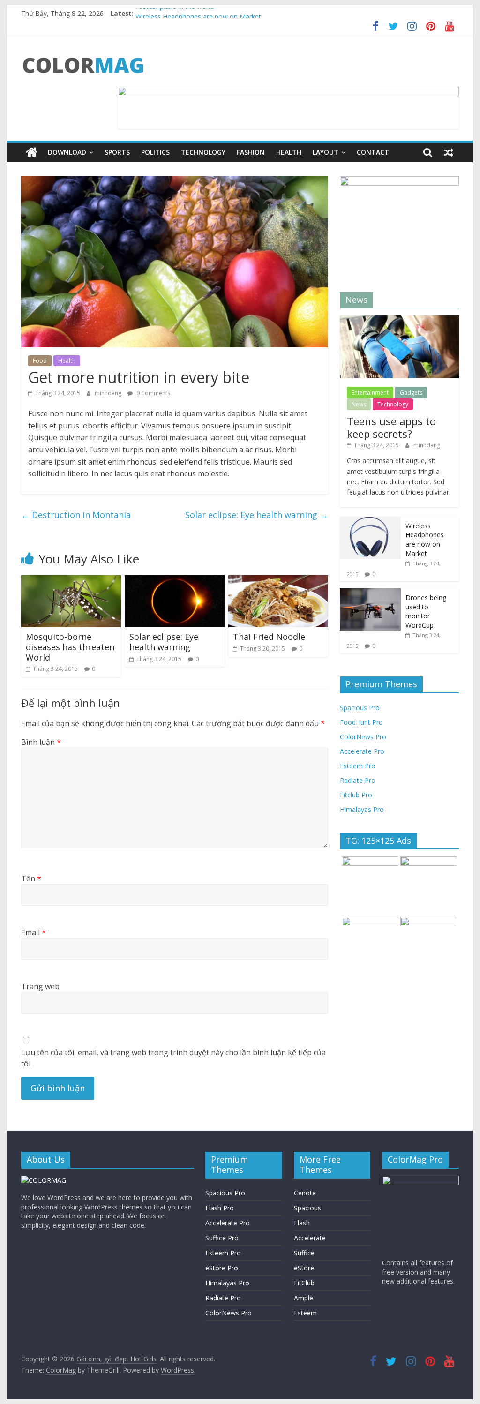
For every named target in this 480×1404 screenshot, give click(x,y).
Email (33, 932)
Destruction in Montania (76, 514)
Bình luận (41, 742)
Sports (117, 152)
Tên (31, 878)
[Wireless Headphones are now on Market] (370, 521)
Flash (302, 1222)
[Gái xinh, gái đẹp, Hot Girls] (31, 152)
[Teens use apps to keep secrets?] (399, 320)
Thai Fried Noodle (269, 636)
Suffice (304, 1252)
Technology (203, 152)
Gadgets (411, 393)
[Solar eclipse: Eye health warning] (175, 581)
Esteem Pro (357, 765)
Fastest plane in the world (174, 13)
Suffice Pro (222, 1237)
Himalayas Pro (362, 809)
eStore (304, 1267)
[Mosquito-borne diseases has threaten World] (71, 581)
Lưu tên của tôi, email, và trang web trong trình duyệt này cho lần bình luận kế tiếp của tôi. (173, 1058)
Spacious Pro (360, 707)
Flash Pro (219, 1207)
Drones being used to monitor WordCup (425, 611)
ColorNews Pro (363, 736)
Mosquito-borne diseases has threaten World (70, 646)
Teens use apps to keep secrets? (391, 427)
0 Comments (152, 393)
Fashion (251, 152)
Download (67, 152)
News (359, 404)
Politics (155, 152)
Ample (303, 1297)
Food (40, 361)
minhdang (109, 393)
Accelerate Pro (362, 751)
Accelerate (310, 1237)
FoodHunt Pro (361, 722)
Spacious (307, 1207)
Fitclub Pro (356, 794)
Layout (325, 152)
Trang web (40, 986)
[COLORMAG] (43, 1180)
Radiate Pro (357, 780)
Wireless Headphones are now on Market (424, 539)
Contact (373, 152)
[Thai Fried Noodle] (278, 581)
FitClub (304, 1282)
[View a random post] (448, 152)
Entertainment (370, 393)
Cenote (305, 1192)
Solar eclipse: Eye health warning (256, 514)
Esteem (305, 1312)
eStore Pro (221, 1267)
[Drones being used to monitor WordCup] (370, 593)
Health (288, 152)
